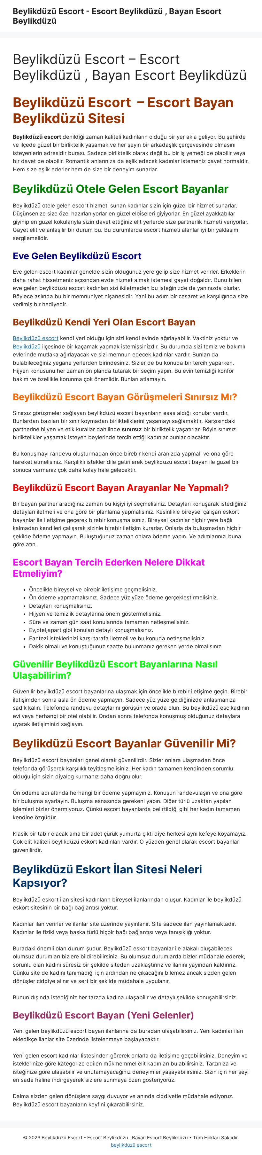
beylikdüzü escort (131, 1145)
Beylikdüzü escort (35, 338)
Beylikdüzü (27, 346)
